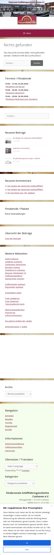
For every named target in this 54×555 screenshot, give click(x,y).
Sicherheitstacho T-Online (16, 326)
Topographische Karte (14, 304)
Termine (8, 422)
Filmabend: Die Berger (15, 86)
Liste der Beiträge (13, 238)
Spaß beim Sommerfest (21, 148)
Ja (27, 543)
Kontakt (8, 429)
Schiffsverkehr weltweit (15, 284)
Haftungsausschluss (13, 447)
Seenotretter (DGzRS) (14, 278)
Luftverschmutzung (13, 315)
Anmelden (9, 415)
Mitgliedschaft (11, 426)
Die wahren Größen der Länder (18, 321)
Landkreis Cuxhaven (13, 261)
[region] (27, 529)
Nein (27, 549)
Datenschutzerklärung (14, 443)
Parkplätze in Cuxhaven (15, 270)
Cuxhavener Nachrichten (15, 264)
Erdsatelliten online (13, 292)
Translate (25, 470)
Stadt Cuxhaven (11, 259)
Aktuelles (9, 419)
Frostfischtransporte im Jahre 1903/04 (26, 158)
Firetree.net (10, 312)
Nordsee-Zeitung (12, 267)
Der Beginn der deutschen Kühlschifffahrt (27, 138)
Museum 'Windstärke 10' (15, 273)
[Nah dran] (51, 505)
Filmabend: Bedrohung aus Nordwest (22, 99)
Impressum (10, 450)
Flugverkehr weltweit (14, 287)
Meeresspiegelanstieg (14, 309)
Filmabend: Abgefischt (15, 93)
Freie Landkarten (12, 298)
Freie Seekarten (12, 301)
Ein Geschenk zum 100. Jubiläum (21, 193)
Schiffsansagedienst (13, 275)
